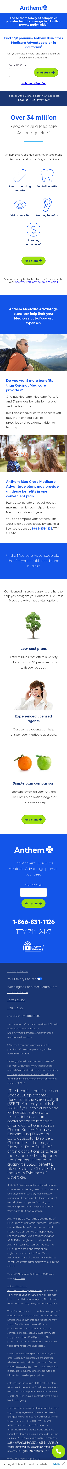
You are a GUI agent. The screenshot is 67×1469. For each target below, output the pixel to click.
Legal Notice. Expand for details (27, 1464)
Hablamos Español (33, 83)
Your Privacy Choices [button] (21, 979)
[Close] (60, 1462)
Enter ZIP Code (18, 65)
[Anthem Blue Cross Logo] (33, 7)
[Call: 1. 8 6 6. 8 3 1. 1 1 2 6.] (58, 1451)
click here (20, 1278)
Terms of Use (16, 1000)
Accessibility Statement (23, 1015)
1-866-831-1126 (26, 100)
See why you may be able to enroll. (36, 282)
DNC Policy (15, 1008)
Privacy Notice (17, 971)
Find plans (44, 72)
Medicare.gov (23, 1366)
